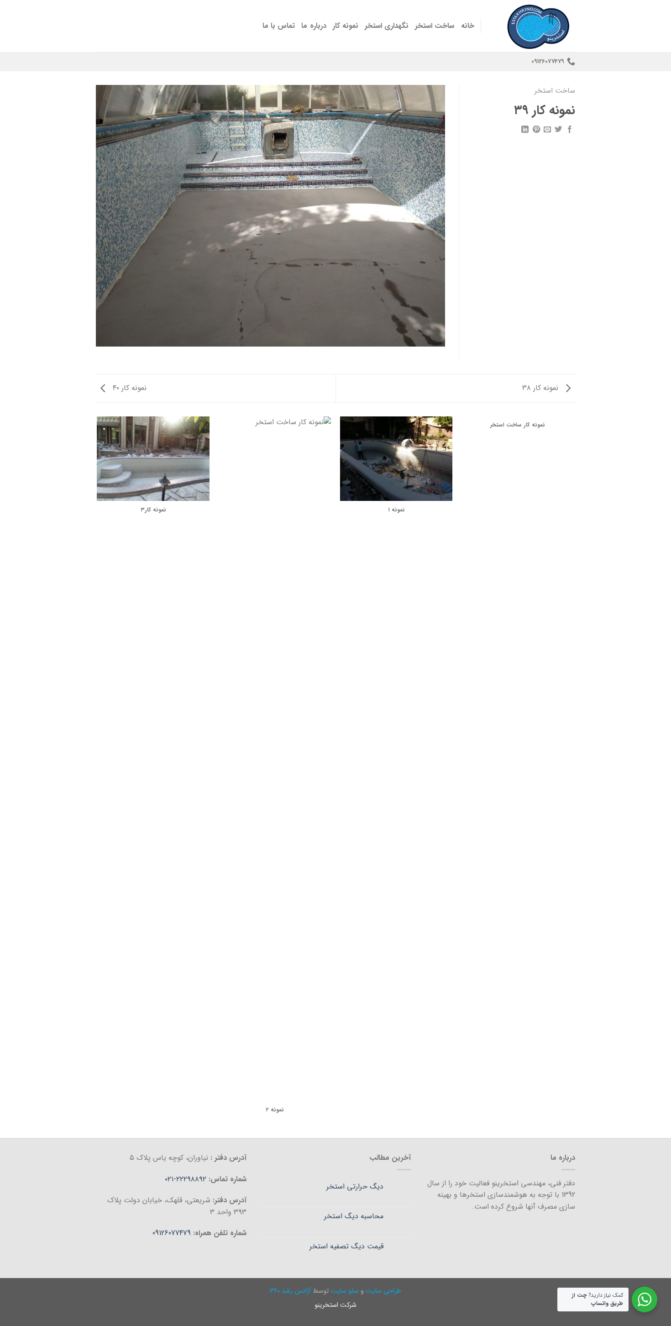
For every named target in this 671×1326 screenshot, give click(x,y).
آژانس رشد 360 (290, 1291)
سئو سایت (344, 1291)
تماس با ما (278, 26)
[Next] (98, 776)
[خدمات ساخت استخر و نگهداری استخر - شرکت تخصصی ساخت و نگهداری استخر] (535, 26)
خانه (467, 26)
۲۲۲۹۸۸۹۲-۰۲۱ (187, 1179)
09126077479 (171, 1233)
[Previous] (574, 776)
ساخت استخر (434, 26)
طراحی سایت (383, 1291)
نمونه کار (345, 26)
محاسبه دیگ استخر (353, 1216)
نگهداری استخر (387, 26)
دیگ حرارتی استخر (354, 1186)
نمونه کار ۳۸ (541, 388)
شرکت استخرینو (335, 1305)
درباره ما (313, 26)
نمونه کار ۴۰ (128, 388)
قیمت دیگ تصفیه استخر (346, 1246)
